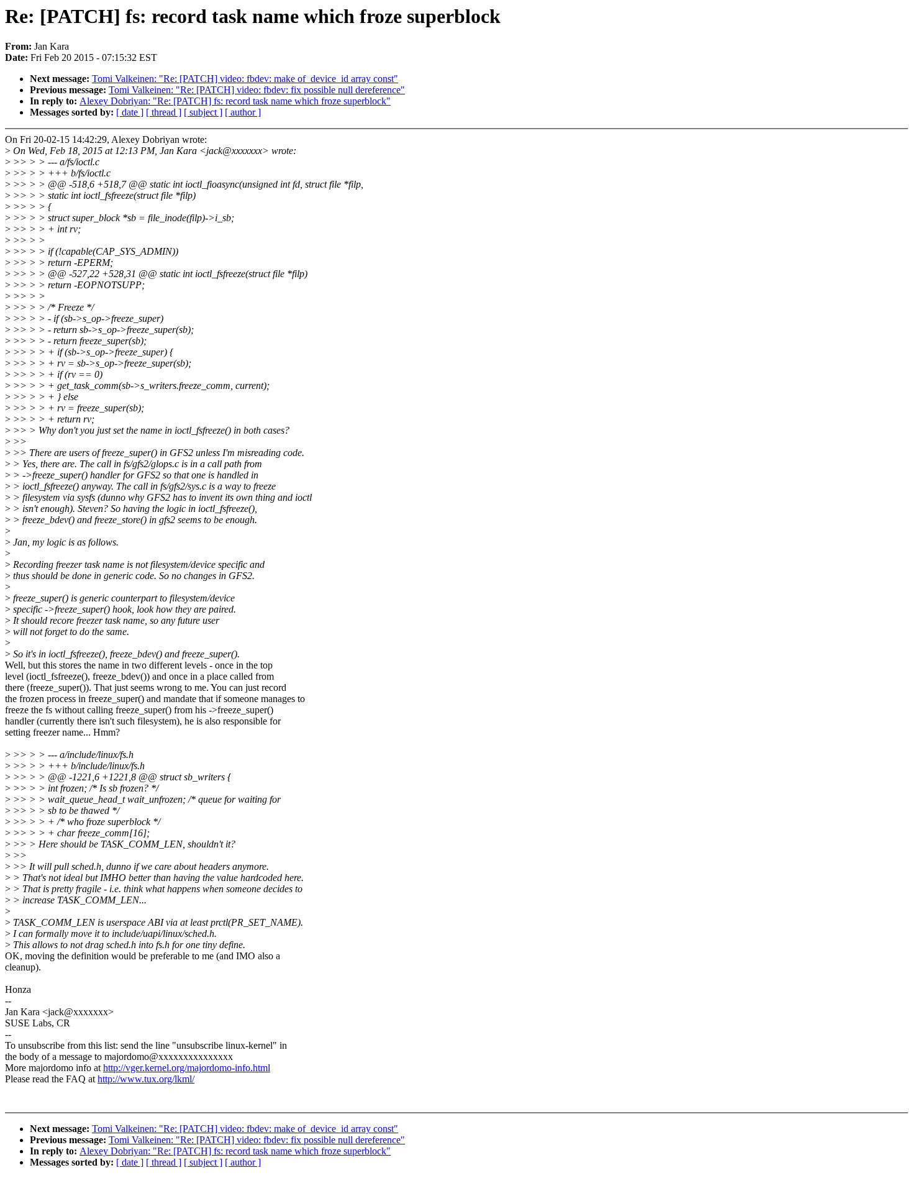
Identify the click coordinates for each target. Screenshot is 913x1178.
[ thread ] (163, 112)
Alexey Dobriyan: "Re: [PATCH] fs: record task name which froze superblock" (235, 101)
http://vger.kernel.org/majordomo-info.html (186, 1067)
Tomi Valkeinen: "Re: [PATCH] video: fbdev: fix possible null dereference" (257, 89)
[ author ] (243, 112)
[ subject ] (203, 112)
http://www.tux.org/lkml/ (146, 1079)
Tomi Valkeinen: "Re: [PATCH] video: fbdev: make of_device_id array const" (245, 78)
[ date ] (129, 112)
